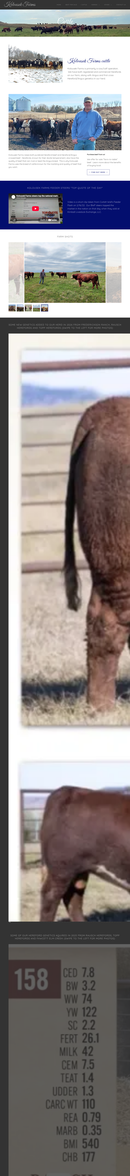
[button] (95, 5)
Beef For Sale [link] (71, 4)
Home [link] (59, 4)
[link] (20, 5)
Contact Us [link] (121, 4)
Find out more (98, 172)
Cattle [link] (84, 4)
